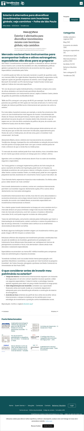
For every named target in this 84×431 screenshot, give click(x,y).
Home (11, 406)
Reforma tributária (70, 67)
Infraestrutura (68, 56)
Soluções (31, 406)
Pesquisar (66, 16)
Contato (48, 406)
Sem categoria (68, 72)
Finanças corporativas (71, 51)
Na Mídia (7, 26)
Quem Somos (20, 406)
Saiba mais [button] (49, 421)
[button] (20, 405)
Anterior (6, 311)
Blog (64, 42)
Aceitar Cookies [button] (48, 426)
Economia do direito (70, 45)
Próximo (54, 311)
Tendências (67, 76)
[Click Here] (81, 3)
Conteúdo (39, 406)
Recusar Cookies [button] (36, 426)
